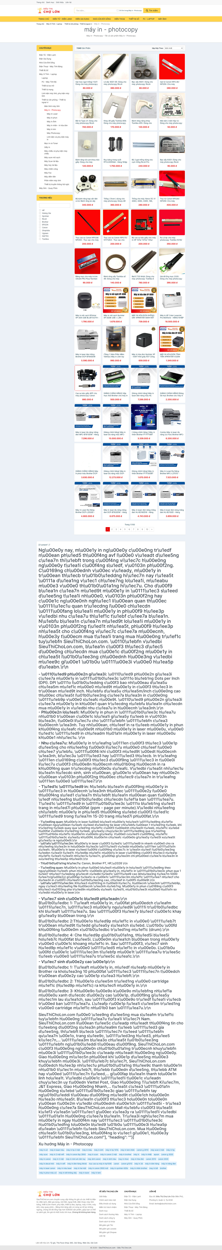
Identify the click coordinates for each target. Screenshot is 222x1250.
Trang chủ (40, 2)
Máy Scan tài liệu (51, 161)
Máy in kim (51, 129)
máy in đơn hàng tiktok (77, 1164)
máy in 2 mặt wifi (57, 1154)
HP (43, 210)
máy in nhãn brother (138, 1168)
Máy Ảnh (162, 19)
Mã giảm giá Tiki (106, 1225)
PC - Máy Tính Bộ (49, 82)
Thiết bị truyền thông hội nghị (56, 184)
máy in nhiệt (146, 1154)
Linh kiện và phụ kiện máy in (58, 138)
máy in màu (87, 1150)
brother (163, 1168)
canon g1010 (126, 1164)
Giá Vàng (78, 1243)
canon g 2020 (167, 1154)
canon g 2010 (142, 1150)
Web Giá (86, 1243)
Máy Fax (48, 173)
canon (116, 1164)
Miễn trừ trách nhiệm (108, 1207)
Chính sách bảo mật (107, 1200)
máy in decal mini (46, 1164)
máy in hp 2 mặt (73, 1150)
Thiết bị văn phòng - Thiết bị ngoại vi (78, 24)
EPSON (45, 225)
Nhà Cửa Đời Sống (102, 19)
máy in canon (45, 1159)
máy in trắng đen (168, 1164)
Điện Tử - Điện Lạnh (62, 19)
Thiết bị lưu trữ (48, 86)
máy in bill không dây (68, 1173)
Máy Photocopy (53, 133)
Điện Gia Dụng (82, 19)
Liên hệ (68, 2)
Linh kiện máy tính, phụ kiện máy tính (55, 94)
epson (156, 1154)
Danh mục (50, 2)
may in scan (93, 1154)
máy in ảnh (98, 1150)
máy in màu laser (64, 1168)
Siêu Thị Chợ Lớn (124, 1248)
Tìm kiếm (153, 10)
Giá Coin (94, 1243)
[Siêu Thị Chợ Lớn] (49, 1193)
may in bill (153, 1168)
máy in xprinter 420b (119, 1168)
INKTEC (45, 236)
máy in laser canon (47, 1168)
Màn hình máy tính (52, 106)
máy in (136, 1154)
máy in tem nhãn (128, 1150)
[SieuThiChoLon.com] (48, 10)
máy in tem (96, 1173)
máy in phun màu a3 (48, 1173)
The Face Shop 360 (64, 1243)
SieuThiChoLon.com (107, 1248)
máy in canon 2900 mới (98, 1168)
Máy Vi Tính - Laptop (54, 24)
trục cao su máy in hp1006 (100, 1164)
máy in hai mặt (80, 1168)
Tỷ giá (52, 1243)
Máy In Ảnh (51, 121)
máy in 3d (139, 1164)
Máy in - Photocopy (52, 110)
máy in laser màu (57, 1150)
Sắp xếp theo (157, 48)
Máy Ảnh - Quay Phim (48, 188)
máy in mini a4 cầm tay (75, 1159)
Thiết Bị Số (134, 19)
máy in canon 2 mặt (108, 1154)
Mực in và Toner (51, 143)
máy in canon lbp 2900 (76, 1154)
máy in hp (170, 1150)
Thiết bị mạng (47, 89)
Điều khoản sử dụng (107, 1203)
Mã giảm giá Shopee (107, 1232)
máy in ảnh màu (109, 1159)
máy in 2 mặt (58, 1159)
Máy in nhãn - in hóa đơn (57, 125)
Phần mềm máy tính (52, 180)
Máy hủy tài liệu (50, 165)
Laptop (45, 78)
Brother (45, 222)
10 (147, 529)
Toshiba (45, 239)
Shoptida (46, 230)
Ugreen (45, 233)
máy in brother (125, 1154)
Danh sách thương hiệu (109, 1214)
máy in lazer (84, 1173)
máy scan (43, 1154)
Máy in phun (52, 118)
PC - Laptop (148, 19)
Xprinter (45, 216)
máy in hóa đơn (137, 1159)
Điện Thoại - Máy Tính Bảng (50, 66)
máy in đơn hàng (152, 1164)
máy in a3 (43, 1150)
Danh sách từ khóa (107, 1221)
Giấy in (47, 147)
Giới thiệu (60, 2)
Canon (45, 227)
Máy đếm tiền (50, 176)
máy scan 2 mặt (157, 1150)
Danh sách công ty (107, 1218)
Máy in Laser (52, 114)
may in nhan (123, 1159)
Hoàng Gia (46, 213)
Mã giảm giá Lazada (107, 1229)
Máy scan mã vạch (52, 157)
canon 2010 (151, 1159)
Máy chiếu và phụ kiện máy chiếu (55, 152)
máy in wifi (60, 1164)
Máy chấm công (51, 169)
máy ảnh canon (94, 1159)
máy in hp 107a (112, 1150)
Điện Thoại (120, 19)
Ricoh (44, 219)
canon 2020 (163, 1159)
